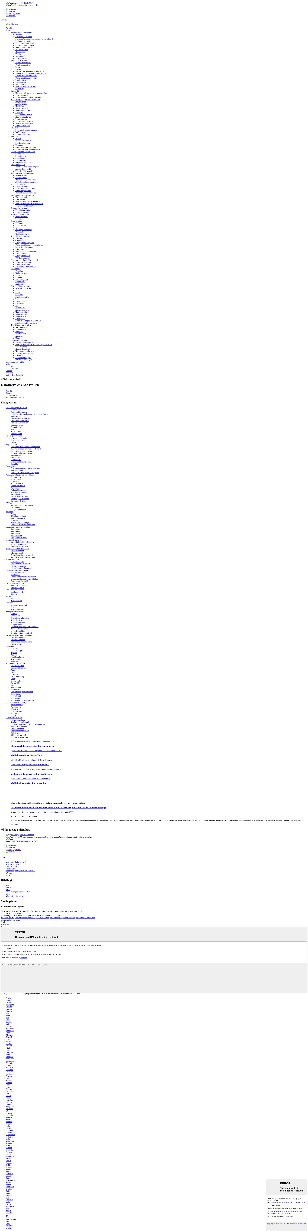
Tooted (8, 30)
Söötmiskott (19, 154)
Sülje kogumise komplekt (25, 188)
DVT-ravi (14, 128)
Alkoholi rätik (20, 316)
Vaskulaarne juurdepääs (15, 362)
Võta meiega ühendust (14, 375)
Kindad (18, 338)
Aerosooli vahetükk (22, 126)
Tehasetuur (10, 887)
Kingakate (19, 336)
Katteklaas (19, 284)
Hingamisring (20, 102)
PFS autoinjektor (21, 95)
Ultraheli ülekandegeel (23, 360)
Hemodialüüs (20, 52)
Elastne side (19, 303)
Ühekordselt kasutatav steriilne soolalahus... (32, 746)
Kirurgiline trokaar (22, 197)
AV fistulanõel (20, 56)
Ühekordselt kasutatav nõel (25, 87)
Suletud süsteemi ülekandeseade (27, 149)
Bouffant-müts (20, 334)
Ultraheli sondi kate (22, 258)
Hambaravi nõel (21, 217)
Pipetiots (18, 277)
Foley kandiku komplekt (24, 171)
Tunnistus (14, 368)
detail (17, 824)
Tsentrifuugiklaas (21, 280)
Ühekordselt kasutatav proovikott (28, 201)
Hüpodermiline (16, 69)
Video (8, 894)
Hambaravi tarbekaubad (20, 214)
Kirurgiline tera (21, 254)
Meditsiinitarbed (56, 918)
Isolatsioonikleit (21, 327)
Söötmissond (20, 158)
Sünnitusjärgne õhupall (24, 353)
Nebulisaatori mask (22, 110)
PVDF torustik (21, 225)
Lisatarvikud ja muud (19, 340)
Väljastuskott (20, 199)
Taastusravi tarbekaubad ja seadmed (24, 260)
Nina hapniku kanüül (23, 117)
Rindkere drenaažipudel (24, 342)
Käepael (18, 238)
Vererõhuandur (21, 58)
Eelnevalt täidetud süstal (24, 45)
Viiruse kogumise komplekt (25, 193)
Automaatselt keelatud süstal (26, 76)
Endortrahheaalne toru (23, 115)
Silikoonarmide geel (23, 358)
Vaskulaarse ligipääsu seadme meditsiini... (31, 774)
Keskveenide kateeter (23, 37)
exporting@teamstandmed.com (22, 835)
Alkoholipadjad (21, 314)
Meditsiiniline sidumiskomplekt (27, 167)
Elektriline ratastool (22, 264)
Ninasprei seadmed (22, 349)
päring (13, 824)
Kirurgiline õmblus (22, 256)
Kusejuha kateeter (22, 234)
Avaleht (9, 28)
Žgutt (17, 290)
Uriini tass (19, 271)
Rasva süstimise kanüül (24, 247)
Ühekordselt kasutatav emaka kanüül (29, 245)
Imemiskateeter (21, 119)
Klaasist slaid (20, 282)
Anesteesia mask (21, 108)
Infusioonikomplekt (22, 143)
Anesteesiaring (21, 104)
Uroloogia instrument (23, 230)
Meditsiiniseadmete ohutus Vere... (27, 755)
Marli (17, 299)
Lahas (17, 293)
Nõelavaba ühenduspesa (24, 351)
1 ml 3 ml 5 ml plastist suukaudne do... (30, 764)
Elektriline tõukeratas (23, 262)
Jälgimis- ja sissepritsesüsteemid (27, 182)
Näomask (19, 332)
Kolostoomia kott (22, 310)
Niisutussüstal (20, 84)
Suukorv (18, 219)
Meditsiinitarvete (7, 918)
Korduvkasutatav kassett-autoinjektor (29, 97)
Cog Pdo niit (20, 241)
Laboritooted (15, 269)
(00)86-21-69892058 (30, 841)
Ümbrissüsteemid (22, 175)
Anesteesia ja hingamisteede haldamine (25, 100)
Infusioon (14, 136)
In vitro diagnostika (18, 184)
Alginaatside (20, 319)
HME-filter (19, 106)
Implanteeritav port (22, 41)
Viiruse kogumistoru (23, 191)
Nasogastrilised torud (23, 162)
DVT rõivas (20, 132)
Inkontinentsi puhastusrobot (25, 267)
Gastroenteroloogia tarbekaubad (23, 152)
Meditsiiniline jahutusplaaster (26, 323)
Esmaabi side (20, 301)
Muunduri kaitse (21, 50)
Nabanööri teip (21, 312)
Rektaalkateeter (21, 160)
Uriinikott (19, 232)
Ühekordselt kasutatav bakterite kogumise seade (33, 345)
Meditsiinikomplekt (18, 165)
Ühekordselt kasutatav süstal (26, 78)
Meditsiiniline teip (22, 297)
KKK (13, 366)
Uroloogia (14, 227)
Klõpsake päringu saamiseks (11, 913)
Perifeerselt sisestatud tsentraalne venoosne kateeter (34, 39)
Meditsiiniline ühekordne (85, 918)
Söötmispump (20, 156)
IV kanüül (19, 145)
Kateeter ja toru (16, 221)
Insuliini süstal (20, 80)
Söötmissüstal (20, 82)
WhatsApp (5, 924)
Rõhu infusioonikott (23, 141)
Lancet (18, 67)
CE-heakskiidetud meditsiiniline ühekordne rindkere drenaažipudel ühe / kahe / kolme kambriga (58, 807)
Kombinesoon (20, 329)
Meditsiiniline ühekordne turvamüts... (29, 783)
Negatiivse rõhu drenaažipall (26, 251)
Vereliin (18, 54)
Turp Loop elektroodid (24, 206)
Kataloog (9, 373)
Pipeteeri (18, 275)
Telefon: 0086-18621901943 (24, 3)
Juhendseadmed (21, 178)
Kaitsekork (19, 355)
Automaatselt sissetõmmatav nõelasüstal (30, 74)
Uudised (9, 371)
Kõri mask (19, 113)
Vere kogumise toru (22, 65)
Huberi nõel (19, 34)
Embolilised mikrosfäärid (24, 43)
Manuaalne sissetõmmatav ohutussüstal (30, 71)
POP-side (19, 295)
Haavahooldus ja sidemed (20, 286)
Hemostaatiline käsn (23, 288)
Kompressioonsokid (23, 134)
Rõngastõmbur (21, 249)
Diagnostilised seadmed (20, 208)
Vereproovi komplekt (23, 63)
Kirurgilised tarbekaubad (20, 236)
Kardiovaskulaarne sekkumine (22, 173)
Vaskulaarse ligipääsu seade (21, 32)
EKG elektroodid (22, 347)
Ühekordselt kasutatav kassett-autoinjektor (31, 93)
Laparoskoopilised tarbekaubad (22, 195)
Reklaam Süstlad (42, 918)
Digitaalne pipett (21, 273)
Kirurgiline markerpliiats (24, 243)
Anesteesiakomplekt (23, 169)
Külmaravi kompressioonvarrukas (28, 321)
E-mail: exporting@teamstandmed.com (25, 5)
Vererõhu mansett (22, 212)
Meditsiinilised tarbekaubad (25, 918)
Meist (8, 364)
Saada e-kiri (5, 922)
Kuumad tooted (46, 916)
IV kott (18, 139)
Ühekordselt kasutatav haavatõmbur (29, 204)
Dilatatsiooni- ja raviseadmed (26, 180)
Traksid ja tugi (16, 644)
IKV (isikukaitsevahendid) (21, 325)
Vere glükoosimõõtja (23, 210)
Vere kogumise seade (19, 61)
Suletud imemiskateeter (24, 121)
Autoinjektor (15, 91)
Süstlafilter (19, 89)
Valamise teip (20, 308)
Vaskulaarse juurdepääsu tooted (18, 892)
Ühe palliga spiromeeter (24, 123)
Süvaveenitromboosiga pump (26, 130)
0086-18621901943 (13, 841)
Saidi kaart (58, 916)
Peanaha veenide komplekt (25, 147)
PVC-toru (19, 223)
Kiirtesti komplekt (22, 186)
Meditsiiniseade (69, 918)
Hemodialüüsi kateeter (23, 48)
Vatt (16, 306)
